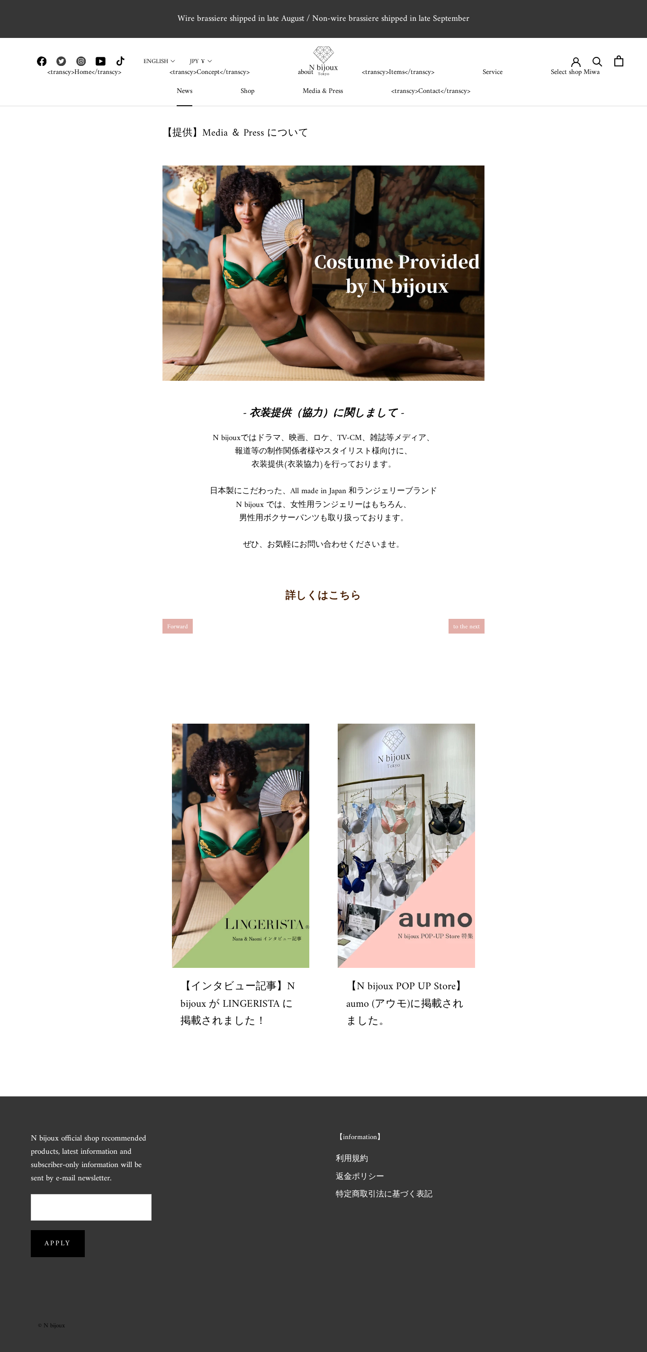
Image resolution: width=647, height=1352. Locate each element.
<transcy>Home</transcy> (84, 72)
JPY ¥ (197, 61)
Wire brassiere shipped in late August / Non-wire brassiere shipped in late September (323, 18)
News (184, 91)
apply (58, 1243)
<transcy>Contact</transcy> (430, 91)
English (156, 61)
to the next (466, 626)
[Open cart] (618, 60)
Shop (247, 91)
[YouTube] (100, 61)
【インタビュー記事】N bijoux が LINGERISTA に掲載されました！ (237, 1003)
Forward (177, 626)
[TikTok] (120, 61)
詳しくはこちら (323, 596)
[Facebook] (41, 61)
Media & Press (323, 91)
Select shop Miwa (575, 72)
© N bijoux (51, 1325)
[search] (597, 61)
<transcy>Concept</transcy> (210, 72)
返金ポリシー (360, 1177)
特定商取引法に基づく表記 (384, 1195)
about (306, 72)
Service (493, 72)
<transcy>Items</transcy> (398, 72)
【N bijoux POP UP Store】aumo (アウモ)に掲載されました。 (406, 1003)
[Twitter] (61, 61)
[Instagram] (81, 61)
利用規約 (352, 1159)
